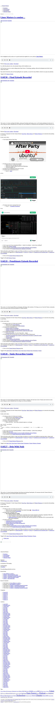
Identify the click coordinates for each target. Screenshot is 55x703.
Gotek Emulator (21, 325)
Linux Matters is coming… (13, 17)
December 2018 (6, 637)
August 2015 (6, 681)
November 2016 (6, 664)
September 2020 (6, 617)
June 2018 (5, 644)
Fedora (17, 691)
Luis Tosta (11, 524)
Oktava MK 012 (35, 510)
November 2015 (6, 677)
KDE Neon (41, 691)
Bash (7, 443)
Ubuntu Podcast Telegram (14, 255)
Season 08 (5, 592)
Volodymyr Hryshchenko (14, 339)
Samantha (10, 20)
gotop (11, 171)
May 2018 (5, 646)
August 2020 (6, 618)
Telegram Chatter (7, 11)
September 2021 (6, 605)
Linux (19, 350)
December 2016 (6, 663)
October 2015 (6, 678)
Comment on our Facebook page (41, 252)
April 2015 (5, 685)
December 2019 (6, 625)
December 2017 (6, 649)
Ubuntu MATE (45, 695)
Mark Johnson (30, 133)
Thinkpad (27, 695)
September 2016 (6, 666)
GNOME (31, 691)
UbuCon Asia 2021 (10, 333)
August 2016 (6, 667)
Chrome (2, 691)
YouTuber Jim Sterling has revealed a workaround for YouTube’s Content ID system (24, 335)
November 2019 (6, 626)
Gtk (36, 691)
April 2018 (5, 647)
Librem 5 (47, 691)
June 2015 (5, 683)
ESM (7, 350)
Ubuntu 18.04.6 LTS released (12, 328)
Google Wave (9, 337)
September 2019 (6, 629)
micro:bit (4, 693)
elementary (10, 691)
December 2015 (6, 676)
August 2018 (6, 642)
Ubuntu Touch (3, 697)
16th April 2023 (4, 20)
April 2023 (5, 604)
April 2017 (5, 659)
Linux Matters (39, 56)
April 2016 (5, 672)
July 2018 (5, 643)
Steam (22, 443)
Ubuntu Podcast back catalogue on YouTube (21, 248)
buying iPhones (16, 324)
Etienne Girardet (12, 246)
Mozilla (13, 693)
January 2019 (6, 636)
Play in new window (8, 63)
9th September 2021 (5, 449)
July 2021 (5, 607)
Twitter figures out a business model (13, 522)
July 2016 (5, 669)
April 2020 (5, 623)
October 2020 (6, 616)
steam (19, 418)
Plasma (38, 693)
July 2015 (5, 682)
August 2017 (6, 654)
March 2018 (5, 648)
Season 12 (5, 597)
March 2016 (5, 673)
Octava (10, 536)
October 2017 (6, 652)
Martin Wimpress (38, 133)
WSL (9, 697)
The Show (5, 8)
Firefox (10, 350)
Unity (6, 697)
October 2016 (6, 665)
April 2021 (5, 611)
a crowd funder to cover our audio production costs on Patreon (23, 247)
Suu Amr (11, 431)
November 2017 (6, 650)
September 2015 (6, 679)
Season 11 (5, 596)
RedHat (3, 695)
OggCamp (23, 693)
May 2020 (5, 622)
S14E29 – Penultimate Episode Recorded (19, 261)
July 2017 (5, 655)
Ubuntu (11, 74)
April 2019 (5, 635)
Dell (7, 691)
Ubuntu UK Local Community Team (14, 699)
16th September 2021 (5, 357)
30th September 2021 (5, 80)
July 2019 (5, 631)
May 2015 (5, 684)
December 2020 (6, 613)
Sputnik (12, 695)
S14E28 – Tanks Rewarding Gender (17, 354)
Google (34, 691)
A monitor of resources (15, 206)
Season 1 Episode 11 (10, 336)
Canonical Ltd (16, 701)
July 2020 (5, 619)
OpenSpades (18, 511)
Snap (32, 350)
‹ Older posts (6, 538)
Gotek (13, 350)
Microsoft (8, 693)
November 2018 (6, 638)
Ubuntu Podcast (5, 5)
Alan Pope (24, 133)
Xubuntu (11, 697)
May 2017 (5, 658)
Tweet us (26, 252)
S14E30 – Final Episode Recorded (16, 77)
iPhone (16, 350)
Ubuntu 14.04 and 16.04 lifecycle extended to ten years (17, 329)
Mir (11, 693)
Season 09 (5, 593)
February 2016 (6, 675)
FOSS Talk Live (25, 691)
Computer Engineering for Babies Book (14, 520)
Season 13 (5, 598)
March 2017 (5, 660)
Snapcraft (8, 695)
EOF (7, 258)
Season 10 (5, 594)
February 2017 (6, 661)
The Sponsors (6, 10)
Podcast (8, 74)
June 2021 (5, 608)
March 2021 (5, 612)
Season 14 (5, 599)
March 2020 (5, 624)
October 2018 (6, 640)
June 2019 (5, 632)
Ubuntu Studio (51, 695)
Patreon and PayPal (13, 517)
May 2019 (5, 634)
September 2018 (6, 641)
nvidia (20, 693)
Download (16, 63)
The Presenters (6, 9)
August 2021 (6, 606)
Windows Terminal (19, 417)
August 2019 (6, 630)
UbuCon (34, 695)
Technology (35, 350)
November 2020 (6, 614)
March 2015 (5, 687)
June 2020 (5, 620)
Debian (4, 691)
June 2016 (5, 670)
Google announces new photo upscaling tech (15, 523)
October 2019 (6, 628)
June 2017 (5, 657)
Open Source (24, 350)
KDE (38, 691)
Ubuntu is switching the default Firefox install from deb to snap (19, 330)
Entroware (14, 691)
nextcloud (16, 693)
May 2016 (5, 671)
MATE (2, 693)
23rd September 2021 (5, 264)
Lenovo (45, 691)
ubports (30, 695)
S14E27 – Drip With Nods (12, 446)
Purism (47, 693)
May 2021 (5, 610)
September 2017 (6, 653)
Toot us (30, 252)
